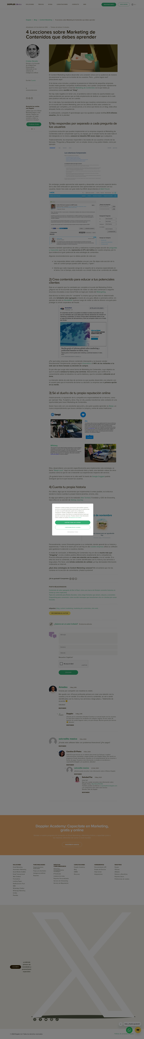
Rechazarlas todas (72, 532)
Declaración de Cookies (75, 517)
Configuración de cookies (72, 527)
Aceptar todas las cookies (73, 522)
